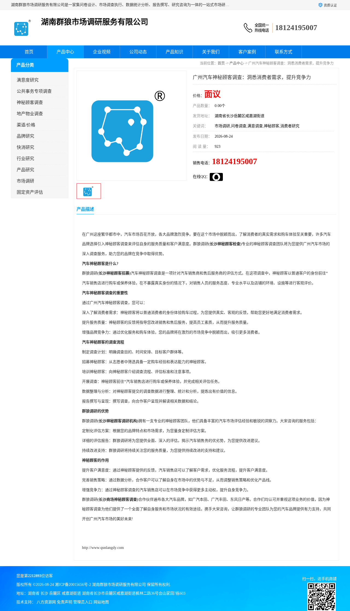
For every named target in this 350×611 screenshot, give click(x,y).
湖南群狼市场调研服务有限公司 (119, 585)
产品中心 (65, 52)
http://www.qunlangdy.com (103, 548)
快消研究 (25, 147)
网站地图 (101, 602)
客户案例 (247, 52)
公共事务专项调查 (34, 91)
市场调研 (25, 181)
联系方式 (283, 52)
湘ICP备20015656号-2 (73, 585)
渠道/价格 (26, 125)
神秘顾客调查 (30, 102)
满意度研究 (28, 80)
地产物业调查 (30, 113)
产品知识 (174, 52)
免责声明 (64, 602)
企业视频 (101, 52)
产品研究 (25, 169)
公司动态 (138, 52)
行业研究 (25, 158)
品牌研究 (25, 136)
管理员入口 (82, 602)
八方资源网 (46, 602)
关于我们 (211, 52)
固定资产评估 (30, 192)
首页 (29, 52)
